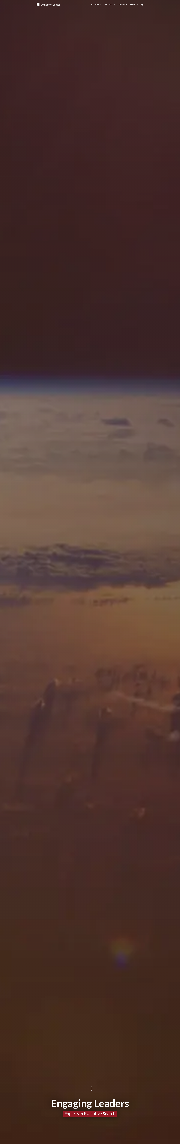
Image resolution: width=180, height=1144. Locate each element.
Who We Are (95, 4)
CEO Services (122, 4)
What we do (109, 4)
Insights (133, 4)
